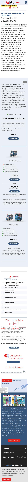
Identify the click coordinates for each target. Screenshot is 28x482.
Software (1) (14, 279)
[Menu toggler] (2, 2)
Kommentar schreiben (13, 361)
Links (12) (7, 279)
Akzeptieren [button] (6, 479)
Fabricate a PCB (14, 347)
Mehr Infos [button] (10, 475)
